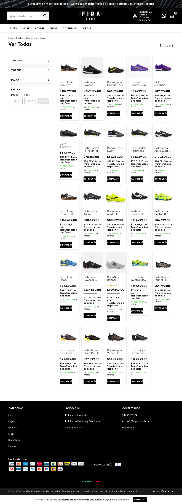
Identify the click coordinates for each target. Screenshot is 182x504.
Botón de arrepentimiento (132, 491)
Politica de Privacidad (77, 415)
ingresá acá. (111, 491)
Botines (30, 38)
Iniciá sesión (145, 13)
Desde (14, 95)
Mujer (25, 28)
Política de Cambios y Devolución (83, 421)
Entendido (140, 499)
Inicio (13, 28)
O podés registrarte (145, 18)
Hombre (39, 28)
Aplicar (43, 101)
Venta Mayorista (73, 427)
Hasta (27, 95)
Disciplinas (69, 28)
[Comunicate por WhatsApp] (164, 16)
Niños (53, 28)
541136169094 (129, 415)
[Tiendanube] (162, 491)
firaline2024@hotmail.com (136, 421)
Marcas (86, 28)
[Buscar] (45, 16)
